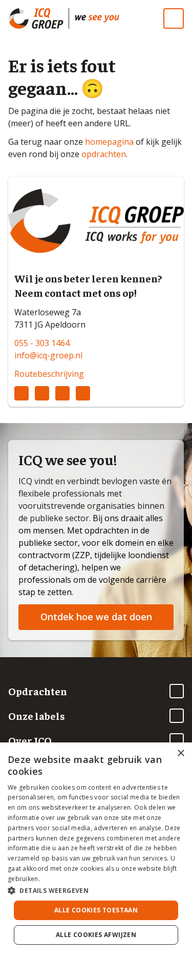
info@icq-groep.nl (48, 355)
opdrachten (103, 154)
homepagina (109, 141)
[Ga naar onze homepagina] (38, 18)
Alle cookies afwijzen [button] (96, 934)
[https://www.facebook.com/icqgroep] (62, 393)
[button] (96, 890)
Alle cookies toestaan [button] (96, 910)
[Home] (97, 18)
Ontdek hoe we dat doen (96, 616)
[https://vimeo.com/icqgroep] (83, 393)
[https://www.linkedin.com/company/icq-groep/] (21, 393)
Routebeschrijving (49, 373)
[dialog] (96, 848)
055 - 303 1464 (42, 343)
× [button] (180, 753)
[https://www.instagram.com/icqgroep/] (42, 393)
